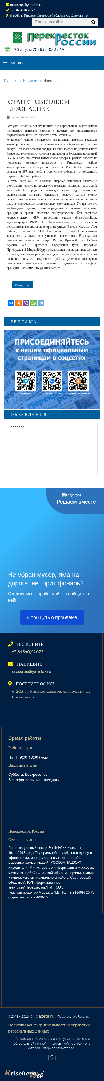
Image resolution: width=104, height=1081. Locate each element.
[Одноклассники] (18, 303)
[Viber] (26, 303)
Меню (17, 62)
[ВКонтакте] (11, 303)
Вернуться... (22, 285)
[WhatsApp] (33, 303)
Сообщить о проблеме (52, 617)
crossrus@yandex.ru (26, 4)
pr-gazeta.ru (42, 1015)
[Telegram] (41, 303)
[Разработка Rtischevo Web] (50, 1072)
